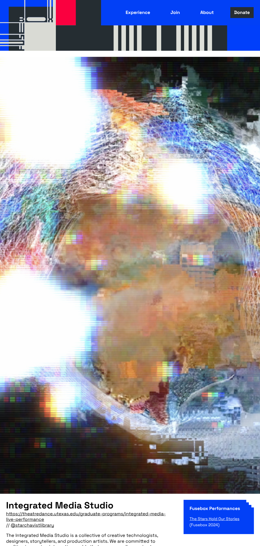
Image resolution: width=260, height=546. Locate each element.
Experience (138, 12)
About (207, 12)
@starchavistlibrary (32, 525)
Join (175, 12)
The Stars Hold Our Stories (214, 518)
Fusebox (28, 25)
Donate (242, 12)
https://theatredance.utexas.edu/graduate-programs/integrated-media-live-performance (86, 517)
